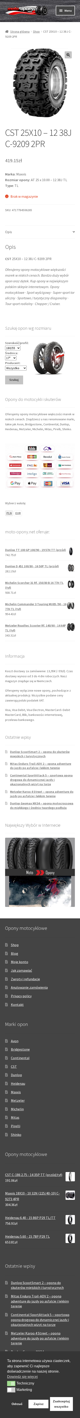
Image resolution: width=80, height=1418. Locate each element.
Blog (14, 953)
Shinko (16, 1134)
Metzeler (18, 1100)
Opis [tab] (8, 232)
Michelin (17, 1109)
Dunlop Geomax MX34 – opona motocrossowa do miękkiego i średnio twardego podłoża (41, 805)
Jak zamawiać (21, 970)
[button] (68, 54)
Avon (14, 1041)
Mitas (15, 1117)
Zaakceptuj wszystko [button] (61, 1403)
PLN (9, 513)
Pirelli (15, 1126)
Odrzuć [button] (17, 1404)
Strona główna (20, 31)
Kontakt (17, 1004)
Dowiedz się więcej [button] (22, 1377)
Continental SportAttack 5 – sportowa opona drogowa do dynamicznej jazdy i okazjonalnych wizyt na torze (41, 779)
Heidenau (18, 1083)
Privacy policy (21, 996)
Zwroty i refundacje (25, 979)
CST (14, 1066)
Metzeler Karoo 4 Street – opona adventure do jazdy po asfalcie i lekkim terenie (41, 794)
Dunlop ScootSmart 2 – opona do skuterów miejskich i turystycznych (40, 754)
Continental (20, 1058)
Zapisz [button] (39, 1404)
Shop (36, 31)
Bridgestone (20, 1049)
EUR (18, 513)
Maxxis (16, 1092)
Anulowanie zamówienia (29, 987)
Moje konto (19, 962)
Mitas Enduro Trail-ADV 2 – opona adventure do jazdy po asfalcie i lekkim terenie (40, 766)
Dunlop (16, 1075)
